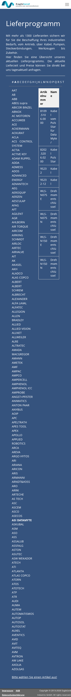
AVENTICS (18, 635)
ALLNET (17, 333)
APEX (15, 431)
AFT (14, 209)
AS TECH (17, 499)
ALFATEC (17, 307)
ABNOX (16, 112)
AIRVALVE (18, 252)
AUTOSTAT (19, 626)
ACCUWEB (18, 120)
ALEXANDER (19, 299)
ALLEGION (18, 311)
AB (13, 95)
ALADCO (17, 273)
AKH (14, 269)
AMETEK (17, 362)
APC (14, 418)
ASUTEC (17, 554)
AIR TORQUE (20, 226)
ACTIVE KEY (19, 154)
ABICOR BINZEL (22, 107)
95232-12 (43, 182)
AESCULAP (18, 201)
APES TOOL (19, 426)
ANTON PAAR (20, 405)
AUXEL (16, 630)
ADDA (15, 163)
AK (13, 260)
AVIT (15, 643)
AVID (15, 639)
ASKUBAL (18, 524)
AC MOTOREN (21, 116)
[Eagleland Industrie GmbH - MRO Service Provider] (20, 4)
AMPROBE (18, 392)
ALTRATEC (18, 345)
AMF (15, 367)
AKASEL (17, 265)
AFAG (15, 205)
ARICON (17, 469)
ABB (14, 99)
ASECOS (17, 516)
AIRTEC (16, 248)
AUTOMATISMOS (23, 614)
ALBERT (17, 282)
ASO (14, 533)
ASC (14, 503)
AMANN (17, 358)
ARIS (15, 473)
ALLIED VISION (21, 329)
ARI (14, 460)
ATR (14, 597)
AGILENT (17, 214)
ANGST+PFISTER (22, 397)
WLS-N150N (43, 264)
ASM (15, 528)
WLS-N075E (43, 195)
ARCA (15, 448)
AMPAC (16, 371)
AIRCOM (17, 231)
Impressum (7, 690)
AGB (18, 690)
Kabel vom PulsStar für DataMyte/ (53, 126)
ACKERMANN (20, 128)
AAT (14, 90)
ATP (14, 592)
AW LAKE (17, 660)
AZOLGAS (18, 669)
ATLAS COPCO (21, 575)
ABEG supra (19, 103)
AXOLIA (16, 665)
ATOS (15, 584)
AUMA (16, 605)
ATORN (16, 579)
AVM (15, 652)
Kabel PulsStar (53, 155)
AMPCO (17, 375)
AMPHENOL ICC (22, 388)
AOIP (15, 413)
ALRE (15, 341)
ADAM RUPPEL (21, 158)
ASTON (16, 550)
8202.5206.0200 (43, 155)
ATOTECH (18, 588)
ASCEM (16, 507)
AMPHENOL (19, 384)
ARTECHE (18, 494)
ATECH (16, 562)
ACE (14, 124)
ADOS (15, 171)
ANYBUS (17, 409)
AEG (14, 188)
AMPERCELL (19, 380)
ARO (15, 486)
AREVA (16, 452)
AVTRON (17, 656)
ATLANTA (18, 571)
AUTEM (16, 609)
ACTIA (16, 150)
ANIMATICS (19, 401)
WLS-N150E (43, 241)
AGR (14, 218)
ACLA (15, 137)
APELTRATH (19, 422)
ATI (14, 567)
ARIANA (17, 465)
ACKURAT (18, 133)
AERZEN (17, 197)
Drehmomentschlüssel (53, 199)
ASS (14, 537)
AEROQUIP (19, 192)
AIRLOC (16, 243)
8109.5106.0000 (43, 117)
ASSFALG (17, 546)
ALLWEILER (19, 337)
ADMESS (17, 167)
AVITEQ (16, 648)
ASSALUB (18, 541)
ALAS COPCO (20, 277)
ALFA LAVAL (19, 303)
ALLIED (16, 324)
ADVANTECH (20, 184)
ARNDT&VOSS (21, 482)
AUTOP (16, 618)
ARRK (15, 490)
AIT (14, 256)
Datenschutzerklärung (13, 694)
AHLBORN (18, 222)
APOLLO (17, 435)
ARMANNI (18, 477)
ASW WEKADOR (22, 558)
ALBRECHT (18, 294)
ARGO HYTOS (20, 456)
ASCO (15, 511)
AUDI (15, 601)
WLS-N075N (43, 218)
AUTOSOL (18, 622)
